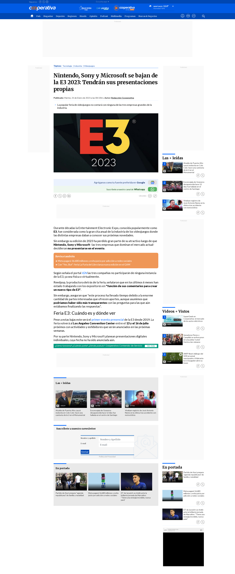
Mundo (83, 16)
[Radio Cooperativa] (124, 8)
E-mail (83, 443)
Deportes (60, 16)
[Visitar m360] (188, 18)
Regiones (72, 16)
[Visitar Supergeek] (194, 18)
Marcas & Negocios (147, 16)
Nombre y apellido (88, 438)
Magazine (48, 16)
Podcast (104, 16)
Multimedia (116, 16)
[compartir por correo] (150, 196)
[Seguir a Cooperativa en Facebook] (40, 2)
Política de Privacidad (107, 456)
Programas (130, 16)
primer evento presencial (108, 319)
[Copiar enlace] (155, 196)
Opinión (93, 16)
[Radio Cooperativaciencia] (102, 8)
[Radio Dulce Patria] (85, 8)
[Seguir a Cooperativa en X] (43, 2)
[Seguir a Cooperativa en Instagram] (47, 2)
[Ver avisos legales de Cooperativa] (182, 18)
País (38, 16)
